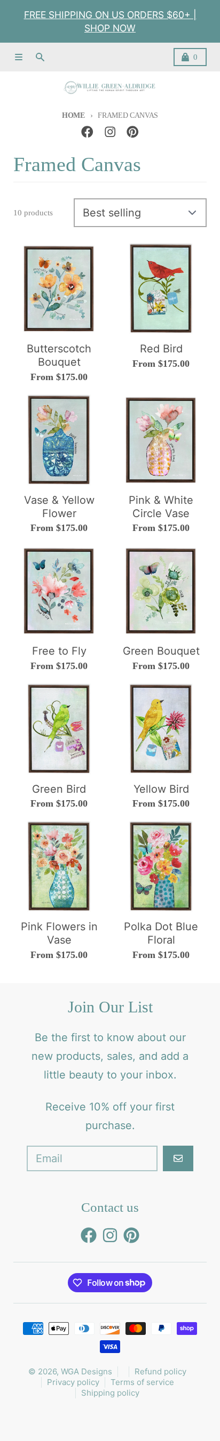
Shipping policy (110, 1393)
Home (73, 115)
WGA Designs (86, 1371)
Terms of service (142, 1382)
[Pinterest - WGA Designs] (133, 132)
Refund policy (160, 1371)
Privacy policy (73, 1382)
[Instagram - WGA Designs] (110, 132)
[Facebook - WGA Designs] (87, 132)
